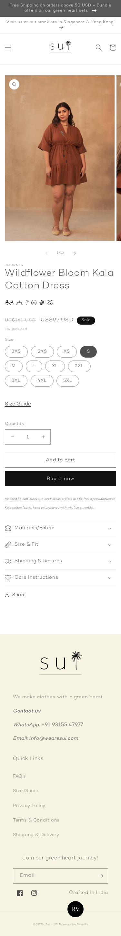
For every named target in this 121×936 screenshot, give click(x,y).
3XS (16, 351)
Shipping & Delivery (36, 835)
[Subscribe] (101, 876)
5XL (67, 380)
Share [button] (19, 595)
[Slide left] (46, 253)
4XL (42, 380)
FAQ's (19, 776)
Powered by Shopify (73, 924)
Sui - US (51, 924)
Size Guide (18, 404)
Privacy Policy (29, 805)
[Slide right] (75, 253)
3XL (16, 380)
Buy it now (61, 478)
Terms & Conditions (36, 820)
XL (55, 366)
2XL (79, 366)
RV (76, 909)
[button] (8, 47)
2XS (42, 351)
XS (67, 351)
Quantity (15, 424)
